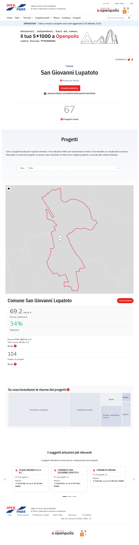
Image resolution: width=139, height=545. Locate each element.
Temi (17, 17)
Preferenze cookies (41, 515)
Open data (119, 3)
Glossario (72, 515)
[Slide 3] (74, 496)
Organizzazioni (42, 17)
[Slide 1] (65, 496)
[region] (69, 239)
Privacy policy (23, 515)
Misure (56, 17)
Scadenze (66, 17)
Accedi (106, 3)
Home (9, 17)
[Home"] (9, 189)
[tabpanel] (69, 331)
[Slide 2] (69, 496)
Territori (27, 17)
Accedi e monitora (69, 88)
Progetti (77, 17)
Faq (131, 3)
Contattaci (86, 515)
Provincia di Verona (70, 80)
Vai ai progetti (125, 300)
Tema (22, 168)
